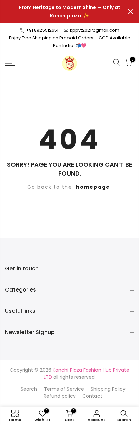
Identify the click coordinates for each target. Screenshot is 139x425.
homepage (93, 187)
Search (29, 389)
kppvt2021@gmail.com (94, 30)
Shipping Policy (108, 389)
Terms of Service (64, 389)
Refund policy (60, 396)
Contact (92, 396)
